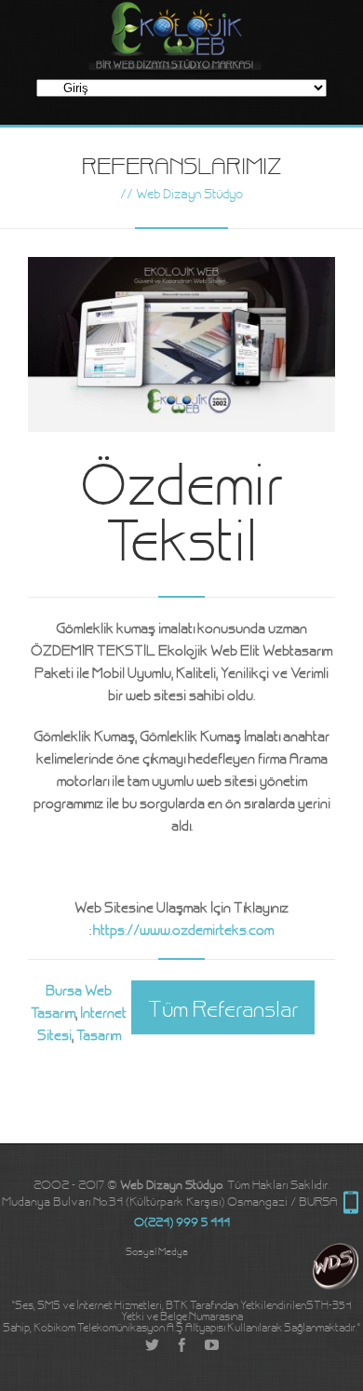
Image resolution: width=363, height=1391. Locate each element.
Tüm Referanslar (223, 1007)
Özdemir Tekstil (181, 506)
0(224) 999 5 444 (351, 1203)
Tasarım (98, 1034)
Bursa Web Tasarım (71, 1000)
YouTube (211, 1345)
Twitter (152, 1345)
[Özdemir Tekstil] (181, 344)
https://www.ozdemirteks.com (183, 928)
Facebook (181, 1345)
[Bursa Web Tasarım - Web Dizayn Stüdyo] (338, 1282)
